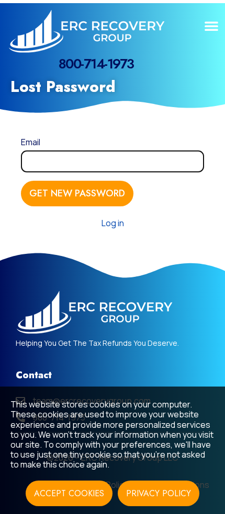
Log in (113, 223)
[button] (211, 26)
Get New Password (77, 193)
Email (30, 142)
